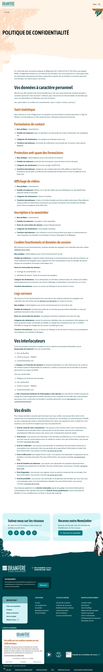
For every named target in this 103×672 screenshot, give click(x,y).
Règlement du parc (64, 669)
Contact (9, 609)
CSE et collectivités (88, 615)
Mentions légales (41, 669)
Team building (86, 608)
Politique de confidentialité (23, 669)
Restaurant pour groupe (89, 610)
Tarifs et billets (40, 613)
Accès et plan (11, 616)
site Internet (71, 399)
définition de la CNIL (22, 250)
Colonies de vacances (64, 605)
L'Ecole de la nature (63, 603)
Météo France (11, 620)
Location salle (86, 603)
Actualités (38, 608)
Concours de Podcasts (64, 615)
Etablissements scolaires (65, 608)
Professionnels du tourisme (91, 618)
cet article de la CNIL (31, 442)
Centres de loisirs (62, 610)
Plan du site (7, 669)
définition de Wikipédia (48, 301)
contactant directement (22, 401)
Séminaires (85, 605)
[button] (97, 4)
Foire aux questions (13, 606)
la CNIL (61, 488)
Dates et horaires (12, 613)
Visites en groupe (87, 613)
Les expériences (41, 605)
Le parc (37, 603)
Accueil (7, 12)
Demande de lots (87, 621)
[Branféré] (8, 4)
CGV (52, 669)
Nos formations (61, 613)
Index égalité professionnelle (83, 669)
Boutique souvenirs (42, 610)
